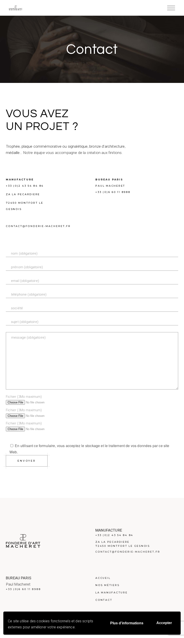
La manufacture (111, 592)
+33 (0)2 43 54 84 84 (25, 185)
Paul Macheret (110, 185)
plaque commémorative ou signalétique (55, 146)
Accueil (102, 578)
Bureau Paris (109, 179)
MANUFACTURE (20, 179)
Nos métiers (107, 585)
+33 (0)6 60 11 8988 (112, 192)
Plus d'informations (126, 623)
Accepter (164, 623)
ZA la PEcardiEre (23, 194)
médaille (13, 152)
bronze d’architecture (107, 146)
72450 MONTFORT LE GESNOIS (122, 545)
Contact (103, 599)
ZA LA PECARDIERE (112, 541)
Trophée (13, 146)
